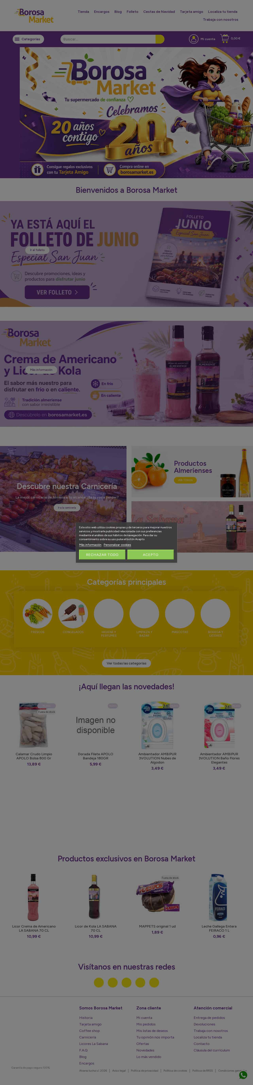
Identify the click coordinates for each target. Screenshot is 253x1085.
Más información (90, 545)
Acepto (151, 555)
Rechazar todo (102, 555)
